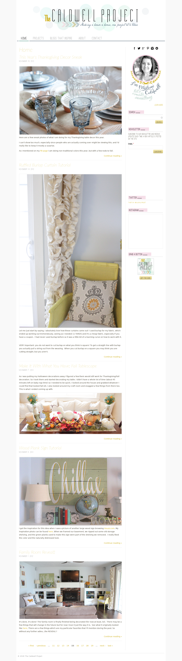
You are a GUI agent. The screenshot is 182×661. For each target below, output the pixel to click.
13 (63, 646)
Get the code (146, 278)
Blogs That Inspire (61, 38)
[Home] (91, 27)
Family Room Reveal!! (37, 552)
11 (53, 646)
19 (92, 646)
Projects (38, 38)
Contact (97, 38)
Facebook (134, 48)
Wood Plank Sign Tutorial (40, 448)
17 (82, 646)
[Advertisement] (145, 174)
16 (77, 646)
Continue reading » (113, 156)
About (82, 38)
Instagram (152, 48)
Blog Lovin (156, 48)
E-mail (131, 144)
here (50, 531)
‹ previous (41, 646)
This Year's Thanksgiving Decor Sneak (50, 57)
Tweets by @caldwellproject (137, 202)
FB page (44, 151)
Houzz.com (109, 528)
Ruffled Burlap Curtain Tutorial (45, 165)
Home (24, 38)
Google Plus (143, 48)
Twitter (139, 48)
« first (31, 646)
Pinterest (148, 48)
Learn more (159, 105)
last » (110, 646)
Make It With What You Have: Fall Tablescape (58, 366)
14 (68, 646)
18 (87, 646)
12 (58, 646)
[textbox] (145, 117)
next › (102, 646)
